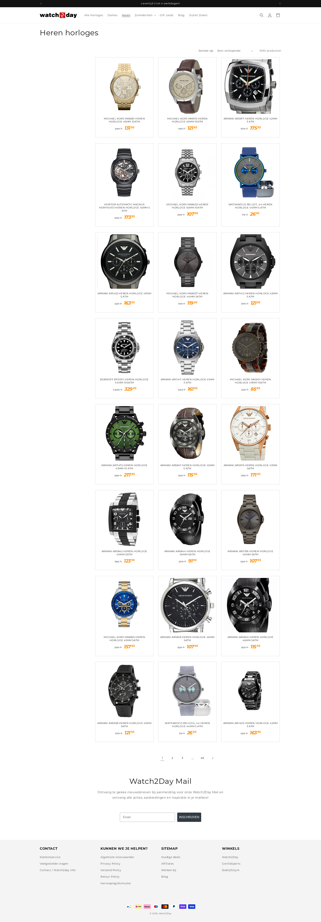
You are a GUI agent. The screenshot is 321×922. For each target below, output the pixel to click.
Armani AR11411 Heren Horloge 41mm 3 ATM (187, 381)
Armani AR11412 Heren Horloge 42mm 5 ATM (250, 295)
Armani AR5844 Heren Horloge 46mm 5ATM (187, 553)
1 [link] (162, 758)
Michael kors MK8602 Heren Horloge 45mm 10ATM (187, 206)
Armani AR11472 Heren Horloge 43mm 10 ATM (124, 467)
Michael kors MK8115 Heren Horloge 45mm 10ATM (187, 120)
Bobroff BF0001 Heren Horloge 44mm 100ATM (124, 381)
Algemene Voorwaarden (117, 857)
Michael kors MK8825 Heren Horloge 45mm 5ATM (124, 639)
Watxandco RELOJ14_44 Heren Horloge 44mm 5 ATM (187, 725)
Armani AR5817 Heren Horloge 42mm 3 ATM (250, 120)
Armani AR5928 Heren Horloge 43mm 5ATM (124, 725)
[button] (144, 15)
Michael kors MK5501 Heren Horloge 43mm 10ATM (250, 381)
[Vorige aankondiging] (41, 3)
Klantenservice (50, 857)
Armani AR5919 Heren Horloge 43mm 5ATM (250, 467)
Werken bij (168, 870)
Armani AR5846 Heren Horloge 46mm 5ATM (250, 639)
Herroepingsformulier (115, 883)
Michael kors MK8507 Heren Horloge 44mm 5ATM (187, 295)
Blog (164, 876)
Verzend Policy (110, 870)
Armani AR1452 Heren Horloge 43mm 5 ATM (124, 295)
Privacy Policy (110, 863)
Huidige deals (170, 857)
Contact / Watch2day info (58, 870)
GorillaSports (231, 863)
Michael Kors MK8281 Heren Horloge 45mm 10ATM (124, 120)
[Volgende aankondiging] (280, 3)
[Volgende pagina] (212, 758)
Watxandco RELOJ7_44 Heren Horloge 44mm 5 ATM (250, 206)
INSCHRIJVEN (189, 817)
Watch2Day (230, 857)
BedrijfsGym (231, 870)
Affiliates (167, 863)
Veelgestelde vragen (54, 863)
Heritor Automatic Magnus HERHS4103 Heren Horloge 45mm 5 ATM (124, 207)
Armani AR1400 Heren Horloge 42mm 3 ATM (250, 725)
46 (202, 758)
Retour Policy (110, 876)
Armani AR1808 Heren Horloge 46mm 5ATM (187, 639)
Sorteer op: (206, 50)
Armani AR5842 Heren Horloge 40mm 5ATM (124, 553)
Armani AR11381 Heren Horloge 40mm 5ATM (250, 553)
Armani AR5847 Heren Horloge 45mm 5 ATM (187, 467)
